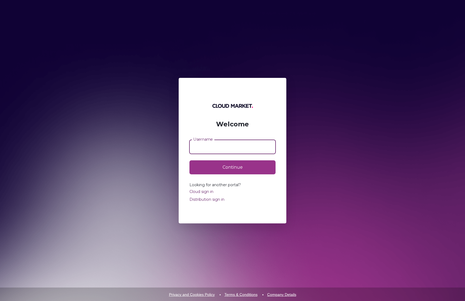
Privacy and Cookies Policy (192, 294)
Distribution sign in (206, 199)
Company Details (281, 294)
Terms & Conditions (241, 294)
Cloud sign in (201, 191)
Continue (233, 167)
